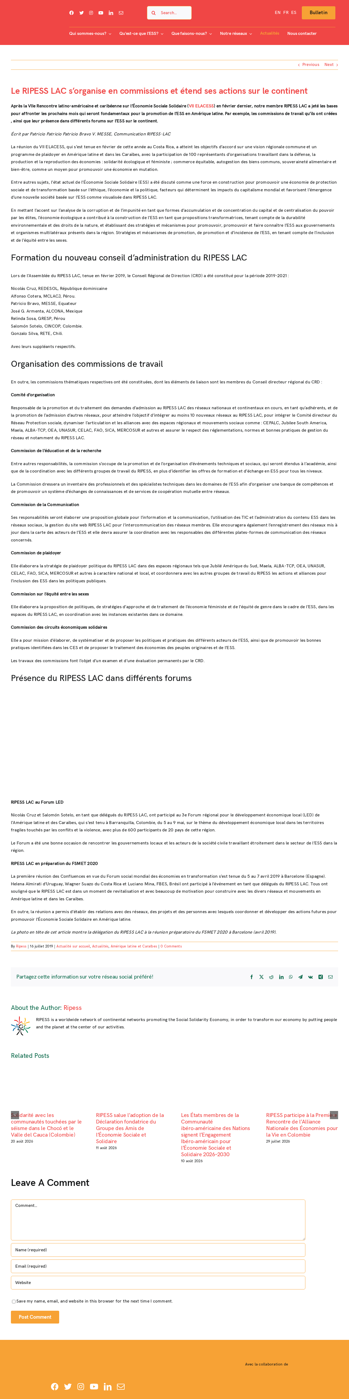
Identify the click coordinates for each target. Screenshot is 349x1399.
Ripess (21, 946)
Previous (310, 64)
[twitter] (81, 13)
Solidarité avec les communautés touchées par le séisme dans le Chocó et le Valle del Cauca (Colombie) (46, 1125)
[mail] (121, 13)
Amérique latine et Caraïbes (134, 946)
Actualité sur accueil (73, 946)
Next (329, 64)
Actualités (100, 946)
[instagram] (91, 13)
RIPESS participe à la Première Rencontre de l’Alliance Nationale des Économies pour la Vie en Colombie (302, 1125)
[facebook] (71, 13)
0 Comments (171, 946)
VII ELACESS (201, 106)
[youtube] (100, 13)
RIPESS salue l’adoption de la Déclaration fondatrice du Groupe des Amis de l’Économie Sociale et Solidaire (130, 1128)
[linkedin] (111, 13)
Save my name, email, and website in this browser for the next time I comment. (94, 1301)
